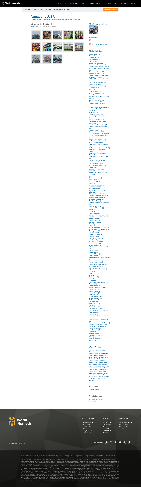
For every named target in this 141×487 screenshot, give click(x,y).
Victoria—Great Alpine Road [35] (98, 125)
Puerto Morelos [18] (94, 285)
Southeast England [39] (95, 218)
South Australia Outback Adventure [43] (98, 157)
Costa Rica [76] (93, 294)
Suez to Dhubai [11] (94, 250)
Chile (90, 355)
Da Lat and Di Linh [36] (95, 102)
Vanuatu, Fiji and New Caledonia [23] (98, 117)
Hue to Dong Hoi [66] (95, 110)
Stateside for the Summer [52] (97, 165)
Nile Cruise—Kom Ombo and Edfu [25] (98, 247)
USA (90, 378)
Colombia (95, 355)
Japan (99, 364)
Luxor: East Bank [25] (95, 243)
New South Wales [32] (95, 328)
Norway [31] (92, 209)
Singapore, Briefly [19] (95, 187)
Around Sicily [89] (94, 179)
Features (27, 9)
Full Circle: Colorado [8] (95, 296)
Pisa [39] (91, 278)
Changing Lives (87, 431)
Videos (62, 9)
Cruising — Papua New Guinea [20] (99, 324)
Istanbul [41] (92, 183)
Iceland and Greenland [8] (96, 208)
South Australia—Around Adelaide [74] (98, 145)
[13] (96, 199)
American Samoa (94, 350)
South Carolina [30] (94, 300)
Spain (95, 375)
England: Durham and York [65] (98, 172)
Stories (91, 3)
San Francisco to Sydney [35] (97, 160)
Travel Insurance (61, 3)
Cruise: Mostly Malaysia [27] (97, 185)
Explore (83, 3)
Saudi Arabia (92, 373)
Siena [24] (92, 273)
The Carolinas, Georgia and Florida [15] (99, 69)
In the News (107, 424)
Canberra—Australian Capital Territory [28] (97, 122)
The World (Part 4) (94, 401)
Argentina (102, 350)
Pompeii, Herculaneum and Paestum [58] (99, 258)
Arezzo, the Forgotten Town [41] (98, 264)
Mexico (91, 366)
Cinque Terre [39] (94, 277)
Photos (47, 9)
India (95, 362)
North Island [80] (93, 314)
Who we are (107, 422)
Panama (33, 26)
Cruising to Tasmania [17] (96, 114)
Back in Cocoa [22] (94, 303)
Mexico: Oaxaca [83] (94, 293)
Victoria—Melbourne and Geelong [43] (98, 127)
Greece (96, 360)
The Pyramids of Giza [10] (96, 241)
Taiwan (100, 375)
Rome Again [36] (93, 255)
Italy (90, 364)
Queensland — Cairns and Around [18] (98, 320)
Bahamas (102, 352)
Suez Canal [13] (93, 252)
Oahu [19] (92, 225)
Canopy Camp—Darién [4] (96, 56)
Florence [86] (92, 280)
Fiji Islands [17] (93, 331)
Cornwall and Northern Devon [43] (98, 215)
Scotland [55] (92, 174)
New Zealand (99, 368)
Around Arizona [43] (94, 236)
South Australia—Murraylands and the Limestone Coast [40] (98, 141)
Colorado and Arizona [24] (96, 206)
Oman (90, 369)
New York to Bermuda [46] (96, 73)
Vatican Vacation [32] (95, 181)
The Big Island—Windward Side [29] (99, 229)
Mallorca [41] (92, 176)
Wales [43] (92, 171)
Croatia (91, 357)
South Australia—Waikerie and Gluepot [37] (97, 150)
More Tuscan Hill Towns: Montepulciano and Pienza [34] (98, 267)
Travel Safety (74, 3)
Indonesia (100, 362)
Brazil (96, 353)
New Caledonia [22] (94, 330)
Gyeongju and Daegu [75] (96, 93)
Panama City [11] (94, 57)
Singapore (100, 373)
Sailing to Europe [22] (95, 222)
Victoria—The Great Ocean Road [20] (98, 136)
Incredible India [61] (94, 188)
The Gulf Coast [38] (94, 307)
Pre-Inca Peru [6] (93, 61)
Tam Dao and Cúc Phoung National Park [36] (99, 97)
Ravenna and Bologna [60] (96, 263)
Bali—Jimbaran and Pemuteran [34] (99, 134)
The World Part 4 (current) (96, 399)
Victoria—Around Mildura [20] (97, 139)
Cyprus (96, 357)
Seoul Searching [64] (95, 91)
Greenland (102, 360)
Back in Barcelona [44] (95, 178)
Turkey (91, 376)
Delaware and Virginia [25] (96, 72)
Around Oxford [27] (94, 220)
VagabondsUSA (43, 16)
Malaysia (104, 364)
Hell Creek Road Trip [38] (96, 164)
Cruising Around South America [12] (99, 66)
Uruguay (106, 376)
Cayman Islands (103, 353)
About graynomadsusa (98, 24)
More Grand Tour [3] (94, 54)
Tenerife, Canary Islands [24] (97, 197)
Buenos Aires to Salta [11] (96, 63)
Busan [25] (92, 95)
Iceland (91, 362)
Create (98, 3)
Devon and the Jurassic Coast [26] (98, 217)
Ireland (106, 362)
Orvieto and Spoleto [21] (96, 261)
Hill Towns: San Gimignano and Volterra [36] (98, 270)
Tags (68, 9)
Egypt (106, 357)
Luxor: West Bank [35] (95, 245)
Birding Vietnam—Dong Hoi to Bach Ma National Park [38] (99, 108)
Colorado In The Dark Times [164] (98, 310)
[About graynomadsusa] (93, 33)
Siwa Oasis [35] (93, 240)
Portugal (100, 371)
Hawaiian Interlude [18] (95, 335)
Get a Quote (86, 424)
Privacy (105, 433)
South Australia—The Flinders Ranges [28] (97, 154)
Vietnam (91, 380)
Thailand (105, 375)
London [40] (92, 211)
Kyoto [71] (92, 89)
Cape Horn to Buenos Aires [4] (97, 65)
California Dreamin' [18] (95, 234)
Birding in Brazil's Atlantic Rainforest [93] (99, 203)
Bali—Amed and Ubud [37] (96, 132)
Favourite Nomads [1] (95, 389)
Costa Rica (102, 355)
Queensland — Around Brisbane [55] (99, 323)
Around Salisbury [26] (95, 213)
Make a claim (123, 424)
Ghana (91, 360)
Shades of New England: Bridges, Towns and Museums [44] (98, 76)
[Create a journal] (110, 9)
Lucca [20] (92, 275)
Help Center (123, 3)
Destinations (38, 9)
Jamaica (94, 364)
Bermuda (91, 353)
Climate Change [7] (94, 167)
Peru (95, 371)
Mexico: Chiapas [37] (95, 291)
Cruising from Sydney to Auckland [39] (98, 316)
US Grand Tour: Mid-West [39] (97, 82)
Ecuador (101, 357)
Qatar (105, 371)
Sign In (132, 3)
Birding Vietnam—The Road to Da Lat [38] (98, 104)
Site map (106, 428)
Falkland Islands (93, 359)
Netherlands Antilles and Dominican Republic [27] (99, 283)
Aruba (90, 352)
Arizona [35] (92, 305)
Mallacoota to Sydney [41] (96, 119)
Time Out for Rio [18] (95, 201)
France (104, 359)
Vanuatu (95, 378)
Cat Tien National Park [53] (96, 100)
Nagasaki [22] (93, 340)
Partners (106, 426)
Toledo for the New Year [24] (97, 194)
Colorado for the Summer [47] (97, 86)
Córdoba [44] (92, 192)
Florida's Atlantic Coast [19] (96, 309)
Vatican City (101, 378)
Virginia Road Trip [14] (95, 298)
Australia (95, 352)
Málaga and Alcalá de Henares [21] (99, 190)
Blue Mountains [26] (94, 112)
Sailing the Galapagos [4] (96, 59)
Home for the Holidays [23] (96, 238)
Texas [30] (92, 224)
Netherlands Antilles (99, 366)
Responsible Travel (110, 3)
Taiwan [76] (92, 337)
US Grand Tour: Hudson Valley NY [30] (98, 79)
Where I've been (95, 347)
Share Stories (86, 433)
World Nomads (11, 3)
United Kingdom (98, 376)
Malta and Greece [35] (95, 254)
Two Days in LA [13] (94, 231)
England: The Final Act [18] (96, 169)
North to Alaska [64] (94, 162)
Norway (106, 368)
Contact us (122, 428)
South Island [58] (93, 312)
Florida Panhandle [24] (95, 301)
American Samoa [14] (95, 333)
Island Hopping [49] (94, 339)
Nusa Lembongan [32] (95, 130)
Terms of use (107, 431)
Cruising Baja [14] (94, 233)
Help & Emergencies (125, 422)
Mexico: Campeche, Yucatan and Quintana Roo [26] (98, 288)
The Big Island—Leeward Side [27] (99, 227)
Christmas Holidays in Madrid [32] (98, 195)
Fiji (100, 359)
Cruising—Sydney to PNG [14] (97, 326)
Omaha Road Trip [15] (95, 84)
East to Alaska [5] (94, 88)
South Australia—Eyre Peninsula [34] (99, 148)
